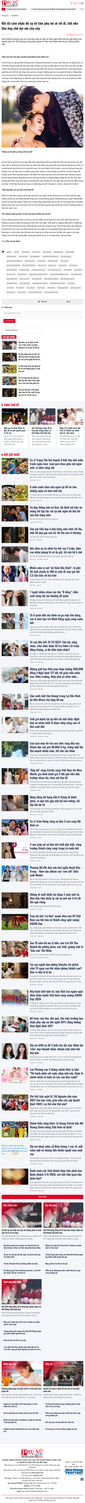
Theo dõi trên (70, 35)
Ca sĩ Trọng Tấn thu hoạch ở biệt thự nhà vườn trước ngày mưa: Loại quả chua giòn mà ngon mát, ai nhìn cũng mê (56, 464)
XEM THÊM (42, 1197)
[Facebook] (82, 1479)
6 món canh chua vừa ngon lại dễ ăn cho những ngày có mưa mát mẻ (25, 9)
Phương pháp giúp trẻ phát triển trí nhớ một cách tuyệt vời (21, 1390)
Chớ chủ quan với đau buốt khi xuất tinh (59, 1422)
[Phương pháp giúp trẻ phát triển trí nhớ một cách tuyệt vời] (22, 1373)
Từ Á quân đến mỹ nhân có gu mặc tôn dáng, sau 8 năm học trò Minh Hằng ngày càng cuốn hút (56, 619)
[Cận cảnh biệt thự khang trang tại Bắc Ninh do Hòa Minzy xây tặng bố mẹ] (15, 702)
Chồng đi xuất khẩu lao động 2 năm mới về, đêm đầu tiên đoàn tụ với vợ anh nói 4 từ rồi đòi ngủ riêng (55, 898)
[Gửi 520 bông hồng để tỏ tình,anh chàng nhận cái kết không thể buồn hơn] (42, 416)
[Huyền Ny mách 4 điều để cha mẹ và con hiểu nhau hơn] (63, 1373)
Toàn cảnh (40, 936)
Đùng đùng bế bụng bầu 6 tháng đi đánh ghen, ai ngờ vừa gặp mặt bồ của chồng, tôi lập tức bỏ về (55, 801)
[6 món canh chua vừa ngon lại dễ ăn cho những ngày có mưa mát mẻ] (15, 493)
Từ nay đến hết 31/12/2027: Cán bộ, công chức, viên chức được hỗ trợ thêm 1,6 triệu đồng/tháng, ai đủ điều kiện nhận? (54, 646)
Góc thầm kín (10, 1205)
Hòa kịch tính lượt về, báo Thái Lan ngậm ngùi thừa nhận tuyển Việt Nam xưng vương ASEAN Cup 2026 (56, 995)
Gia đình (5, 422)
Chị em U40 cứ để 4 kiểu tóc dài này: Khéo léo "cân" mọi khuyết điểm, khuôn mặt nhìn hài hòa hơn (56, 1049)
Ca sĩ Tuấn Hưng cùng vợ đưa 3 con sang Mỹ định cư (55, 823)
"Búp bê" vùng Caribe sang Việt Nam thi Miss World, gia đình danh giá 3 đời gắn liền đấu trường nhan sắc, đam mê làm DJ (56, 774)
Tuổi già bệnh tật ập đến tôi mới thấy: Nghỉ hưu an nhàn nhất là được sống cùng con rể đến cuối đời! (55, 723)
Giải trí (39, 480)
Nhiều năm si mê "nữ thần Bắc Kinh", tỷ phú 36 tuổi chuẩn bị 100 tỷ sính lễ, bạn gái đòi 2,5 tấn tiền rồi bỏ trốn (55, 571)
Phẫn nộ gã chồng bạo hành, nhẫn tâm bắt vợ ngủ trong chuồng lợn (62, 1271)
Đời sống (39, 500)
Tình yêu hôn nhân (12, 1282)
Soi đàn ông (51, 1205)
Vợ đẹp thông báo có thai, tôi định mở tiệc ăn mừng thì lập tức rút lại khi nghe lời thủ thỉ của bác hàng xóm (56, 511)
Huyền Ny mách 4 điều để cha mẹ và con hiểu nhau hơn (21, 1430)
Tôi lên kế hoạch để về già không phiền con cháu (21, 1263)
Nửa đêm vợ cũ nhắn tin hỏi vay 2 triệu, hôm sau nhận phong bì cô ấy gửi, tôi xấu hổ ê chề (56, 550)
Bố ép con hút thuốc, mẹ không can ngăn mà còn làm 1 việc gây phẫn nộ (22, 1421)
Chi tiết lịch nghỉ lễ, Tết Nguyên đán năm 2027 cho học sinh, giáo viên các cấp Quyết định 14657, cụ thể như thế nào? (55, 1100)
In (69, 302)
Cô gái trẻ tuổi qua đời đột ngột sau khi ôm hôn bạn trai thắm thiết (22, 1255)
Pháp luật (40, 662)
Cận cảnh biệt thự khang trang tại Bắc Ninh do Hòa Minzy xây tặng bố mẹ (55, 698)
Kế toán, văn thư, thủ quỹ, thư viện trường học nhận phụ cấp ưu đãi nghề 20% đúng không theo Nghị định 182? (56, 1022)
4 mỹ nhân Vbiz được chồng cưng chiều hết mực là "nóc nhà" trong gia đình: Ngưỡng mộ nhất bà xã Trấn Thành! (22, 1348)
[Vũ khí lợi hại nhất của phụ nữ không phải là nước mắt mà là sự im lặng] (22, 1215)
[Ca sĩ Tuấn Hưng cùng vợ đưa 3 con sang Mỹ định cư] (15, 827)
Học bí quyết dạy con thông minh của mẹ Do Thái (21, 1413)
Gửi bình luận (9, 321)
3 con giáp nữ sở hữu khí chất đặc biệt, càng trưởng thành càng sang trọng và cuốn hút (55, 846)
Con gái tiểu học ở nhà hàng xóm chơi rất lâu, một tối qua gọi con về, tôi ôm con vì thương (56, 531)
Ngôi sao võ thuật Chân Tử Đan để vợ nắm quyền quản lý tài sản (14, 430)
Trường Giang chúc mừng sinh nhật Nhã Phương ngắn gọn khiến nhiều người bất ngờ (64, 1255)
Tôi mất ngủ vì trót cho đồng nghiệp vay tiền (61, 1429)
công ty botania (11, 330)
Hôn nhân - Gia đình (42, 559)
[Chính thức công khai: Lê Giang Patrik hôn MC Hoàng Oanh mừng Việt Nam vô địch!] (15, 1129)
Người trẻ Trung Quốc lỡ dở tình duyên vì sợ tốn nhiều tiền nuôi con (20, 1405)
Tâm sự (48, 1364)
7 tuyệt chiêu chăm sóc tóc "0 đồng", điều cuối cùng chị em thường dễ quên (54, 594)
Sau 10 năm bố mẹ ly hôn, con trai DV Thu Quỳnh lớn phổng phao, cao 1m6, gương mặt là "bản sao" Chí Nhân (56, 947)
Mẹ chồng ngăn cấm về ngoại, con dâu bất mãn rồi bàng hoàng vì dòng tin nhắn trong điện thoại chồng (22, 1246)
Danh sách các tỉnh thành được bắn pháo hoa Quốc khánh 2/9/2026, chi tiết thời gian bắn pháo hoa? (56, 1174)
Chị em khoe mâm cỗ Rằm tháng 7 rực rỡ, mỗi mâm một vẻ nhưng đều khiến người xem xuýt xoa (56, 1150)
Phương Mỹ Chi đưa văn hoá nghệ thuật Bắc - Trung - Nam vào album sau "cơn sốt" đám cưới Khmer (56, 871)
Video (39, 861)
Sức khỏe (40, 763)
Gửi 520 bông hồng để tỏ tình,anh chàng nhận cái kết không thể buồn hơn (41, 430)
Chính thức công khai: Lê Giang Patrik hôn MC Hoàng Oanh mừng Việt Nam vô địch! (56, 1125)
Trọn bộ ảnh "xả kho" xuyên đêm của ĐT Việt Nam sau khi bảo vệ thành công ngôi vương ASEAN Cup (55, 920)
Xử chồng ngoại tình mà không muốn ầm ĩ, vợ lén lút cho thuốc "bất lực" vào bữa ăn (22, 1271)
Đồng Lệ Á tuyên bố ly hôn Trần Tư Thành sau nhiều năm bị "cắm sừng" (70, 430)
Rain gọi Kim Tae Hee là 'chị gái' (56, 1263)
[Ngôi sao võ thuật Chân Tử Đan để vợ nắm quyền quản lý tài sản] (15, 416)
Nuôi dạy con (9, 1364)
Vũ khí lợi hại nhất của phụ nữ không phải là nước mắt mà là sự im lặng (22, 1231)
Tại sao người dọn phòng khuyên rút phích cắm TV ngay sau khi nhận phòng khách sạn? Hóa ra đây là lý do (56, 968)
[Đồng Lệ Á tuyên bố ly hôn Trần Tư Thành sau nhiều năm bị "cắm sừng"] (70, 416)
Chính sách (41, 1038)
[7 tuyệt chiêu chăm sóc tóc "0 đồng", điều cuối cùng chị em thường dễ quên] (15, 598)
